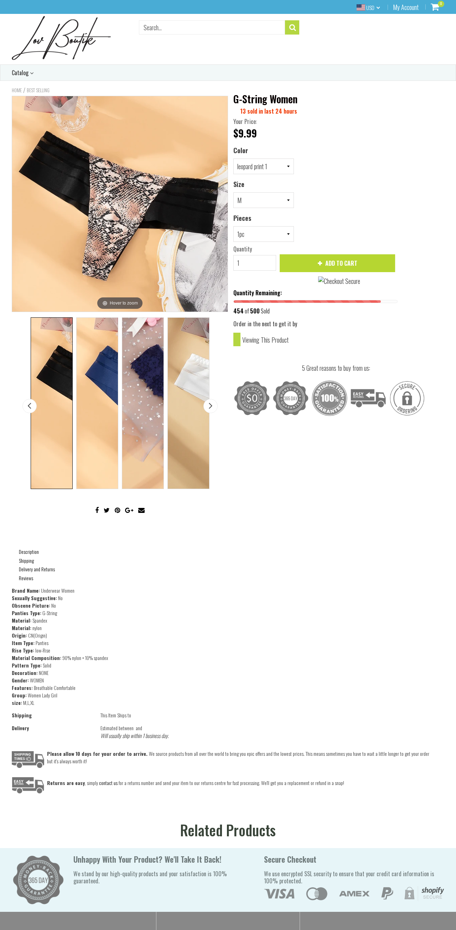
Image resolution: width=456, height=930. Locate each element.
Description (29, 551)
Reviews (26, 578)
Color (240, 150)
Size (238, 184)
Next (210, 406)
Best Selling (38, 90)
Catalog (21, 72)
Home (17, 90)
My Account (406, 7)
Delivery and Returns (37, 569)
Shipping (26, 560)
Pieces (242, 218)
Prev (29, 406)
